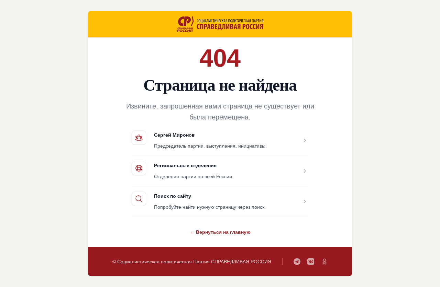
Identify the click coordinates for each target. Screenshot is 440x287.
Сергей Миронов (174, 135)
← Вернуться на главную (220, 232)
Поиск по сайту (172, 196)
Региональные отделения (185, 165)
